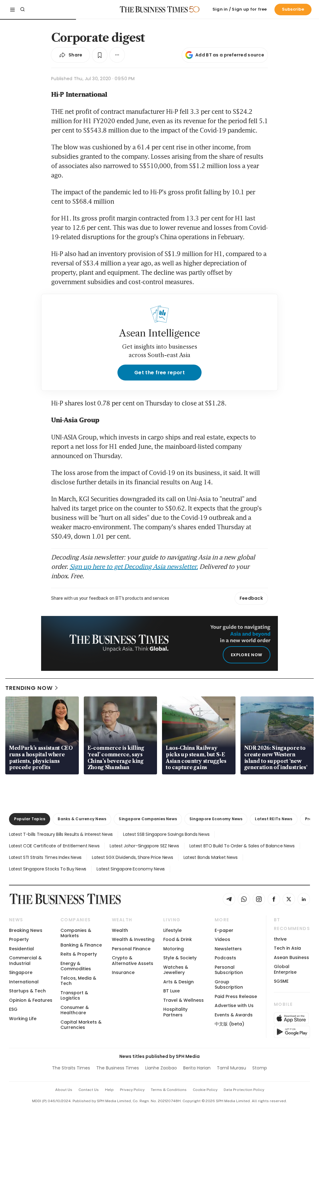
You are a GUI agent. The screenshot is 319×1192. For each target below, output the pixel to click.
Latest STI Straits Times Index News (45, 857)
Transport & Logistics (74, 995)
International (24, 982)
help (109, 1090)
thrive (280, 939)
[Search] (22, 9)
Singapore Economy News (215, 818)
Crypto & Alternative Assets (132, 960)
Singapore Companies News (148, 818)
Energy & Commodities (75, 966)
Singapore (20, 972)
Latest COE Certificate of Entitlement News (54, 846)
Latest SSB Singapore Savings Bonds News (166, 834)
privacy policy (132, 1090)
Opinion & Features (30, 1000)
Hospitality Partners (175, 1012)
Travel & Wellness (183, 1000)
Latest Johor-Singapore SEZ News (144, 846)
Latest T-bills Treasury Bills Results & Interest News (61, 834)
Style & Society (180, 958)
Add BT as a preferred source (229, 55)
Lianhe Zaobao (161, 1068)
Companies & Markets (75, 933)
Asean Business (291, 957)
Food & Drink (177, 939)
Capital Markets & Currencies (81, 1024)
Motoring (173, 949)
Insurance (123, 972)
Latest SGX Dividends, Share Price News (132, 857)
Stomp (259, 1068)
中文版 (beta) (229, 1024)
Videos (222, 939)
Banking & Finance (81, 945)
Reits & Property (78, 954)
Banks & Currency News (82, 818)
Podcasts (225, 958)
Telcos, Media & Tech (78, 980)
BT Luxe (171, 991)
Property (19, 939)
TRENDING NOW (29, 688)
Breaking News (25, 930)
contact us (89, 1090)
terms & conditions (169, 1090)
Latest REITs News (273, 818)
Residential (21, 949)
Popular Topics (29, 818)
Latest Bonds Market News (210, 857)
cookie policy (205, 1090)
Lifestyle (172, 930)
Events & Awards (234, 1015)
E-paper (224, 930)
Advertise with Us (234, 1005)
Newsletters (228, 949)
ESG (13, 1009)
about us (63, 1090)
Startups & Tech (27, 991)
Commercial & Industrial (25, 960)
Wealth (120, 930)
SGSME (281, 981)
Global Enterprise (285, 969)
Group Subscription (229, 984)
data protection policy (244, 1090)
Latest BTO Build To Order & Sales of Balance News (242, 846)
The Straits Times (71, 1068)
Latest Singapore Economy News (131, 869)
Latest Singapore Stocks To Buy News (47, 869)
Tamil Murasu (231, 1068)
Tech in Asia (287, 948)
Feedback (251, 598)
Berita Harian (197, 1068)
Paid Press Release (236, 996)
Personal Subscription (229, 970)
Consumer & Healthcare (74, 1010)
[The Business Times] (154, 9)
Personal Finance (131, 949)
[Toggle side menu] (12, 9)
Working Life (22, 1018)
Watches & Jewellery (175, 970)
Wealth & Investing (133, 939)
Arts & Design (178, 982)
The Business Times (117, 1068)
